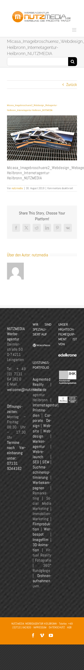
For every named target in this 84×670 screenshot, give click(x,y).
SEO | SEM (41, 461)
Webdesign (42, 433)
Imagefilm (40, 539)
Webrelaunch (38, 454)
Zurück (71, 84)
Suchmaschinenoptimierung (41, 472)
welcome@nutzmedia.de (26, 389)
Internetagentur (45, 405)
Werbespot (42, 531)
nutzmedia (17, 188)
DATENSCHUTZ (57, 627)
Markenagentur (39, 444)
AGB (69, 627)
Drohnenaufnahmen (42, 578)
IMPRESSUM (40, 627)
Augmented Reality (41, 382)
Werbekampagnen (42, 485)
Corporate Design (42, 420)
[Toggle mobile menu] (74, 29)
